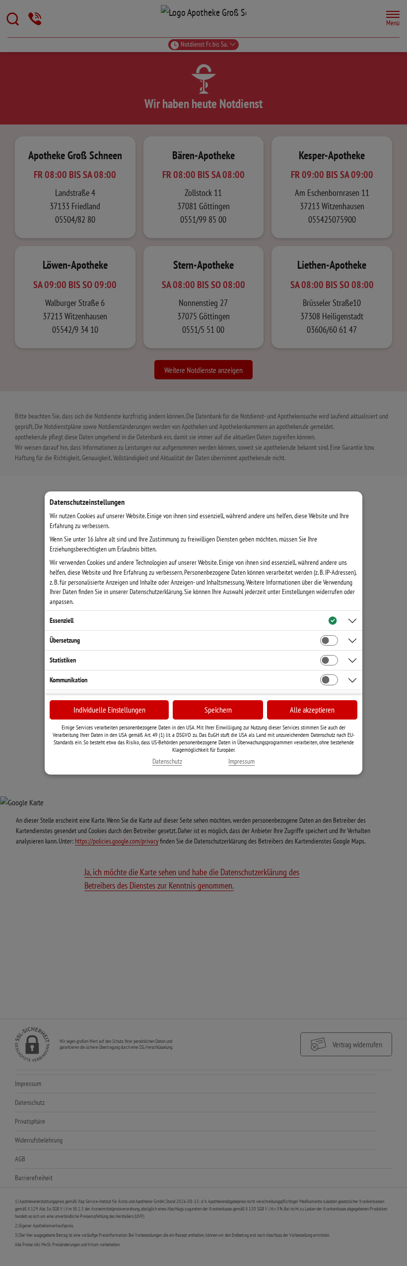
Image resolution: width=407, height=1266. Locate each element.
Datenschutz (167, 761)
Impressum (241, 761)
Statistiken (63, 660)
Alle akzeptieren (312, 710)
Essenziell (61, 620)
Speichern (218, 710)
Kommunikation (68, 679)
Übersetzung (65, 640)
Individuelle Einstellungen (109, 710)
